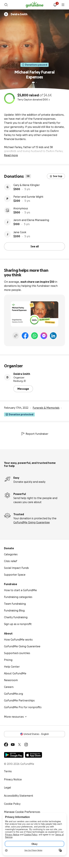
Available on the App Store (33, 755)
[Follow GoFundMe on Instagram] (26, 744)
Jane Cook (19, 232)
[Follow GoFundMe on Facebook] (6, 744)
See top (57, 176)
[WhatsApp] (34, 335)
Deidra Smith (21, 373)
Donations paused (36, 64)
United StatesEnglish (36, 734)
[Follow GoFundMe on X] (19, 744)
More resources (14, 716)
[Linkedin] (53, 335)
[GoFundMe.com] (34, 5)
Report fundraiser (37, 433)
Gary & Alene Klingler (26, 185)
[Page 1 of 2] (33, 82)
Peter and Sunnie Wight (28, 196)
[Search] (6, 4)
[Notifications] (55, 4)
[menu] (63, 4)
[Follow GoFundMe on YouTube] (12, 744)
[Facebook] (25, 335)
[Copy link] (15, 335)
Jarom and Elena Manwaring (31, 220)
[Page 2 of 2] (36, 82)
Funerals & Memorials (46, 407)
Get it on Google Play (14, 755)
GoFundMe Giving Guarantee (31, 522)
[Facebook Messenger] (44, 335)
